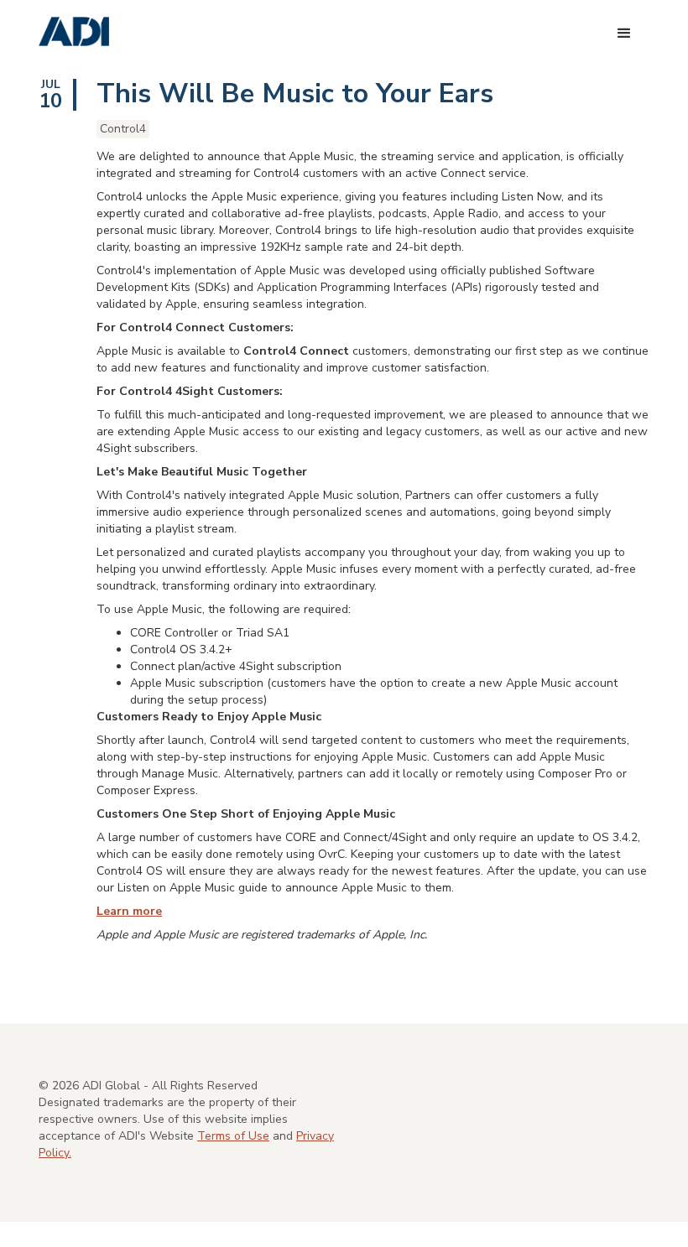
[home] (74, 32)
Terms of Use (233, 1136)
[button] (624, 33)
